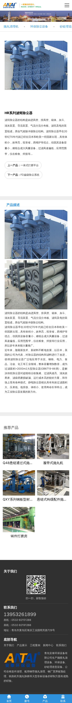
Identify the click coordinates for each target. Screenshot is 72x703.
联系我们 (61, 645)
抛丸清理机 (11, 26)
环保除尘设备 (39, 26)
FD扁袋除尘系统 (29, 174)
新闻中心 (48, 645)
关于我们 (9, 645)
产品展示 (22, 645)
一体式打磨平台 (29, 165)
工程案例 (35, 645)
